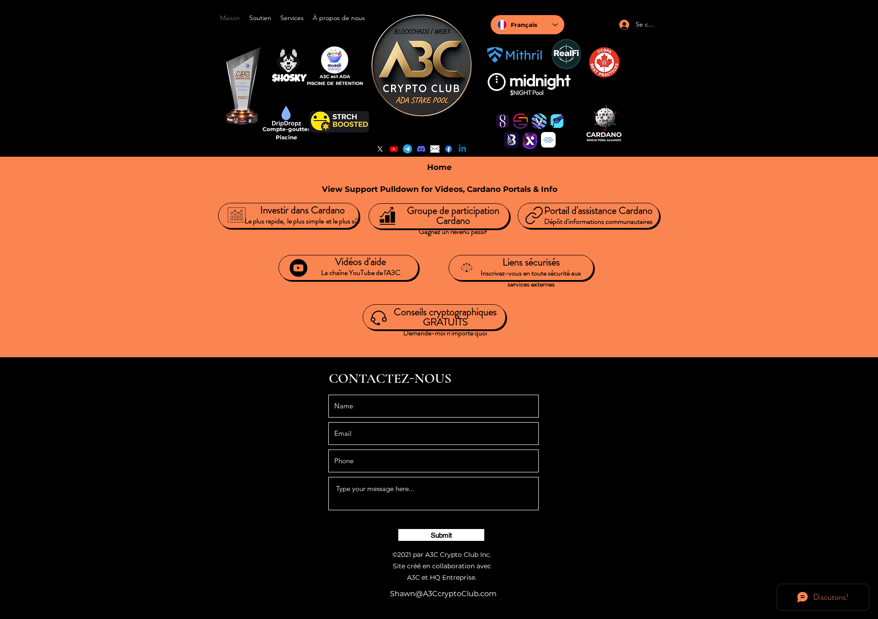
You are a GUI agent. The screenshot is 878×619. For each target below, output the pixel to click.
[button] (260, 18)
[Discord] (421, 148)
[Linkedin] (462, 148)
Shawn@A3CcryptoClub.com (443, 593)
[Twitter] (380, 148)
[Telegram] (407, 148)
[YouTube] (393, 148)
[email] (434, 148)
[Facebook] (448, 148)
